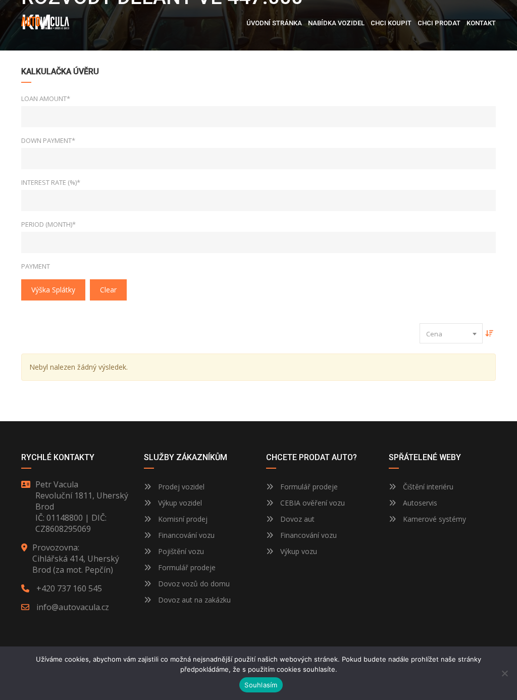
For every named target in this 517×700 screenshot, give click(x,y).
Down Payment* (48, 140)
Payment (35, 266)
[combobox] (451, 333)
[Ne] (504, 673)
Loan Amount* (45, 98)
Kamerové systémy (433, 519)
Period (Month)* (48, 224)
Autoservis (419, 503)
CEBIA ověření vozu (312, 503)
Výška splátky (53, 289)
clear (108, 289)
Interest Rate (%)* (50, 182)
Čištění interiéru (427, 486)
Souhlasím (260, 685)
